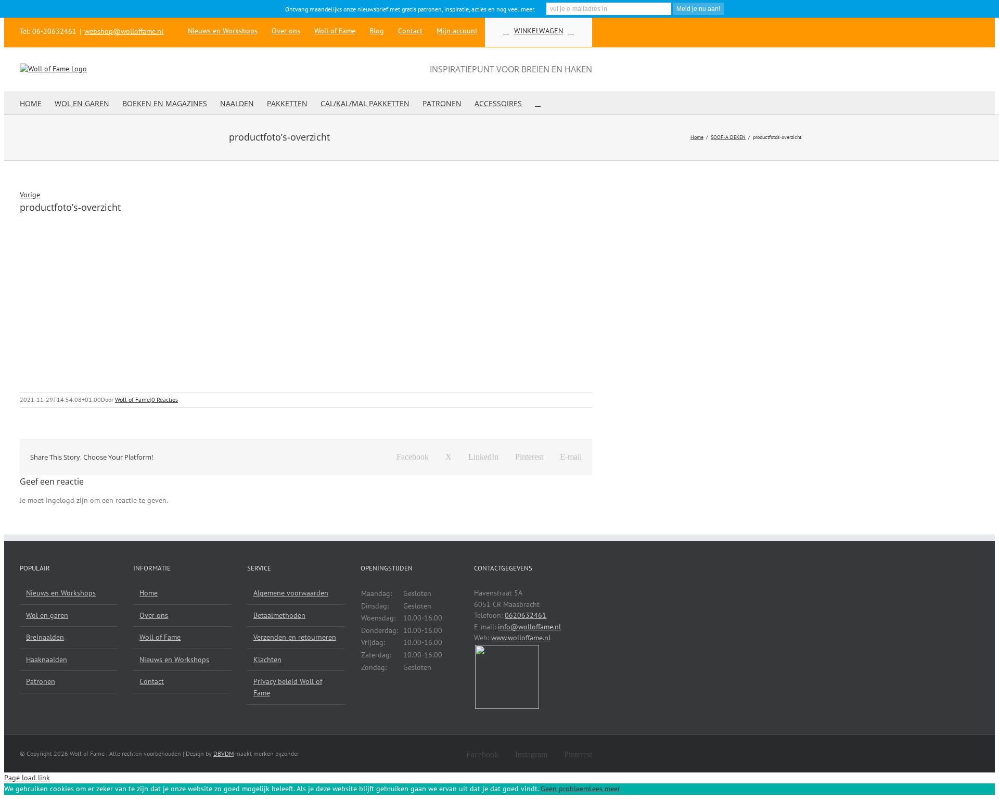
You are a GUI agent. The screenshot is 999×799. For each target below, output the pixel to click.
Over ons (153, 615)
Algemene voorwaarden (290, 593)
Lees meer (604, 788)
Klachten (267, 659)
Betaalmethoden (279, 615)
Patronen (40, 681)
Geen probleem (565, 788)
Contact (151, 681)
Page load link (27, 777)
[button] (538, 103)
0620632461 (525, 615)
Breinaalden (45, 637)
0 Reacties (164, 399)
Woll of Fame (132, 399)
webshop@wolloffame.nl (123, 31)
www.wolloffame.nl (520, 637)
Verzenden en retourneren (294, 637)
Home (148, 593)
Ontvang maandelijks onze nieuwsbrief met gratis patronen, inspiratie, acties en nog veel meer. (410, 9)
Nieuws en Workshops (61, 593)
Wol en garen (47, 615)
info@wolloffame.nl (529, 626)
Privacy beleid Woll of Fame (287, 687)
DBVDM (223, 753)
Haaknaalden (46, 659)
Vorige (30, 194)
